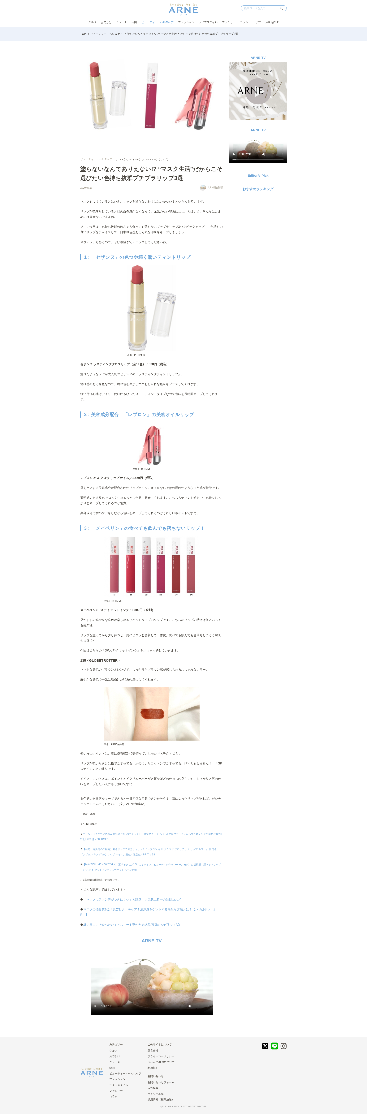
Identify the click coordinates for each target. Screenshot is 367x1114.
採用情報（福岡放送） (161, 1099)
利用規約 (153, 1067)
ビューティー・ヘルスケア (157, 22)
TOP (83, 33)
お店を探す (272, 22)
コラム (244, 22)
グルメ (92, 22)
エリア (257, 22)
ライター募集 (156, 1093)
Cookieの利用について (161, 1062)
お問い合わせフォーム (161, 1082)
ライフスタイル (208, 22)
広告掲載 (153, 1088)
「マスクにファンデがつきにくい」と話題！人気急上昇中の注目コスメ (132, 899)
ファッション (186, 22)
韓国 (134, 22)
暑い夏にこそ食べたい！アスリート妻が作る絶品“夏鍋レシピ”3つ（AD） (133, 924)
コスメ (120, 159)
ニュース (121, 22)
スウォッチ (133, 159)
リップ (163, 159)
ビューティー (149, 159)
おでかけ (106, 22)
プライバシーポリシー (161, 1056)
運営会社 (153, 1050)
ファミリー (228, 22)
